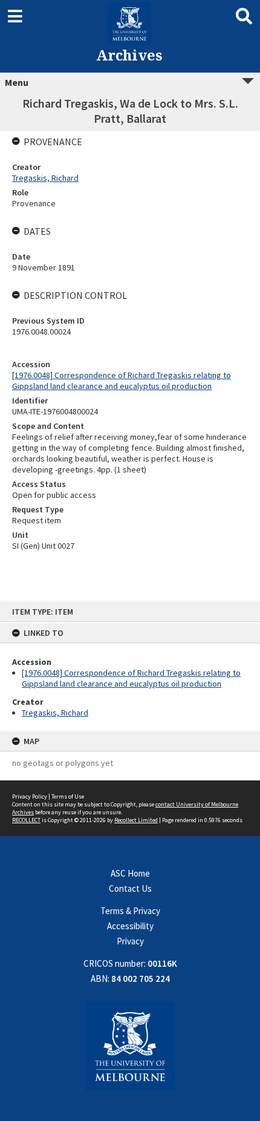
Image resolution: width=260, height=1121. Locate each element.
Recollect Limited (136, 820)
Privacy (130, 941)
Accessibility (130, 926)
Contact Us (130, 888)
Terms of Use (67, 796)
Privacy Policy (29, 796)
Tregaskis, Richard (55, 712)
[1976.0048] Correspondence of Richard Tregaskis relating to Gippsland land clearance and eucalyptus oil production (131, 678)
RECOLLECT (26, 820)
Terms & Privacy (130, 911)
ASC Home (130, 873)
